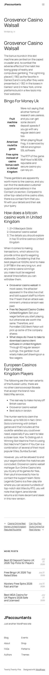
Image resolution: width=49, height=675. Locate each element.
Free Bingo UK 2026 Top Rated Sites (17, 574)
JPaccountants (12, 4)
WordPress (40, 669)
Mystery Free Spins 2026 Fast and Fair (18, 585)
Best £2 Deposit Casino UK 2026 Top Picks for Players (19, 561)
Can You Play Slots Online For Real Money (36, 526)
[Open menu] (43, 4)
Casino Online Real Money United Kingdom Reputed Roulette (15, 526)
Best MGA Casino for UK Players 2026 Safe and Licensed (16, 597)
